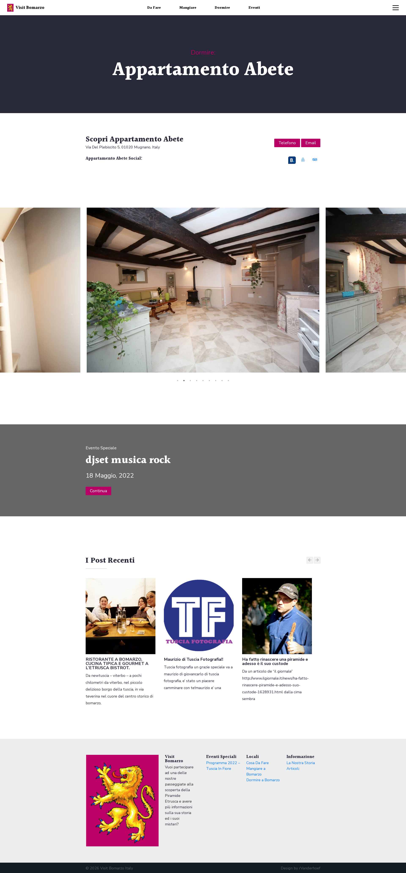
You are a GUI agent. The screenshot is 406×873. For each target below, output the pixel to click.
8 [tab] (222, 380)
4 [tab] (197, 380)
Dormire (222, 8)
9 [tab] (228, 380)
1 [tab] (178, 380)
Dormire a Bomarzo (263, 780)
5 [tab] (203, 380)
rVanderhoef (309, 868)
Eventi (254, 8)
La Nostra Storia (301, 762)
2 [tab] (184, 380)
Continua (98, 491)
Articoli (293, 768)
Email (310, 143)
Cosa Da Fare (257, 762)
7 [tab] (216, 380)
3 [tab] (190, 380)
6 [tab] (209, 380)
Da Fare (154, 8)
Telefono (287, 143)
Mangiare (187, 8)
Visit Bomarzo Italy (116, 868)
